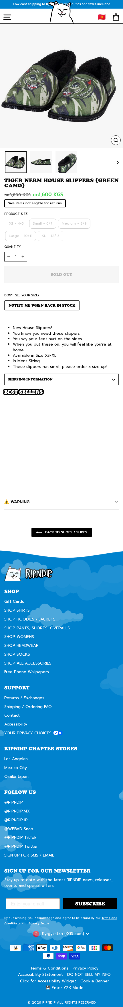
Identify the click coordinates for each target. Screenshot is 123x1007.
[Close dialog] (116, 468)
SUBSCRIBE (91, 512)
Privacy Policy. (80, 523)
